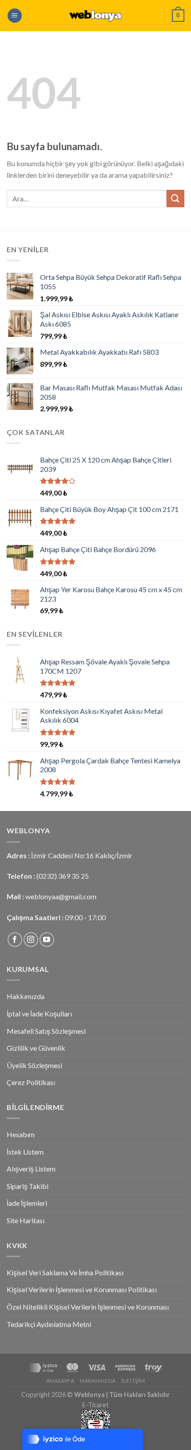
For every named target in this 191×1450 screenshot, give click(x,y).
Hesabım (21, 1134)
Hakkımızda (25, 996)
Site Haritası (25, 1220)
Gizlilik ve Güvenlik (36, 1048)
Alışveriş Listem (31, 1168)
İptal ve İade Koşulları (39, 1013)
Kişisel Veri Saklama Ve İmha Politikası (65, 1272)
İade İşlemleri (27, 1203)
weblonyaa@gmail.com (60, 896)
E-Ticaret (95, 1405)
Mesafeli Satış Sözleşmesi (46, 1031)
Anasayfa (60, 1380)
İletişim (133, 1380)
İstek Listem (25, 1151)
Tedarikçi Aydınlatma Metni (49, 1324)
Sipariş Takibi (27, 1186)
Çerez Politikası (31, 1082)
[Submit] (175, 198)
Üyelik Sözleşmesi (34, 1065)
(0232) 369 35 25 (62, 876)
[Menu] (15, 15)
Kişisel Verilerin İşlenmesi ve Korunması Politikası (82, 1289)
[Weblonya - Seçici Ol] (95, 15)
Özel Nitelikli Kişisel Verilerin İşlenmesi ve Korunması (88, 1307)
